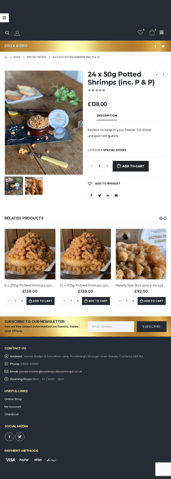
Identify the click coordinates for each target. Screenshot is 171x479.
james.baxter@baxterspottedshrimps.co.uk (50, 371)
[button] (161, 218)
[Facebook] (155, 46)
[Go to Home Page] (6, 57)
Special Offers (114, 150)
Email (116, 195)
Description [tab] (107, 115)
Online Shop (13, 399)
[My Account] (17, 33)
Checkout (11, 414)
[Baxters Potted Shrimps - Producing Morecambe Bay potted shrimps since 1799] (85, 21)
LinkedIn (108, 195)
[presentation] (5, 122)
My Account (12, 407)
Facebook (91, 195)
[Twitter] (163, 46)
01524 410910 (16, 46)
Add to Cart (133, 166)
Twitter (99, 195)
